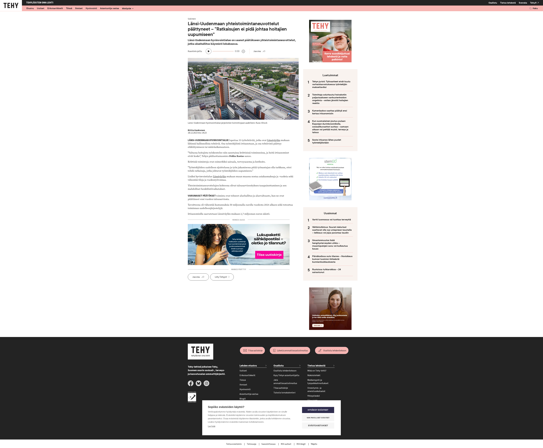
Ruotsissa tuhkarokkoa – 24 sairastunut (326, 271)
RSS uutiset (286, 444)
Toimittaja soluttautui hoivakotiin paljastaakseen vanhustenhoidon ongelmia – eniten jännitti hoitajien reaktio (330, 99)
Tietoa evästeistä (234, 444)
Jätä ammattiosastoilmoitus (285, 381)
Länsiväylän (273, 140)
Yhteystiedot (313, 395)
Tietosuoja (252, 444)
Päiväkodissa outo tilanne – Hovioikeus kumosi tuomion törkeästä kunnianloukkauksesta (332, 259)
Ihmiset (79, 8)
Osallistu (493, 2)
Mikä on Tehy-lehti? (316, 370)
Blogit (243, 398)
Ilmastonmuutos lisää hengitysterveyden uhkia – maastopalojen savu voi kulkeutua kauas (330, 244)
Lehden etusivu (248, 365)
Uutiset (40, 8)
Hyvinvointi (91, 8)
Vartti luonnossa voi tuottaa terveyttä (331, 219)
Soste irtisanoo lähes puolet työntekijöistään (326, 141)
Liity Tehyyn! (221, 277)
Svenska (523, 2)
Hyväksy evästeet (318, 410)
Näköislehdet (313, 375)
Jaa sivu (257, 51)
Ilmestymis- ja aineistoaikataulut (316, 389)
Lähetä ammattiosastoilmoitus (292, 350)
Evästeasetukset (318, 425)
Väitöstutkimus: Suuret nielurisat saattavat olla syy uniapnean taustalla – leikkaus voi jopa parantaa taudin (332, 230)
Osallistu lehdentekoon (334, 350)
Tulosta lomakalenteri (284, 392)
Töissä (69, 8)
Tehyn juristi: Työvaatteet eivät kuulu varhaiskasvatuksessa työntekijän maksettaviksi (331, 84)
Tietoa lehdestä (508, 2)
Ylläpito (314, 444)
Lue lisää (211, 426)
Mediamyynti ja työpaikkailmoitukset (317, 381)
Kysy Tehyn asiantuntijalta (286, 375)
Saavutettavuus (268, 444)
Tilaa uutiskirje (255, 350)
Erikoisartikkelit (55, 8)
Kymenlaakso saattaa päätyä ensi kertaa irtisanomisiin (329, 112)
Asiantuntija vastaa (109, 8)
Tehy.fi (533, 2)
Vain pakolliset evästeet (318, 418)
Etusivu (30, 8)
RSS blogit (301, 444)
